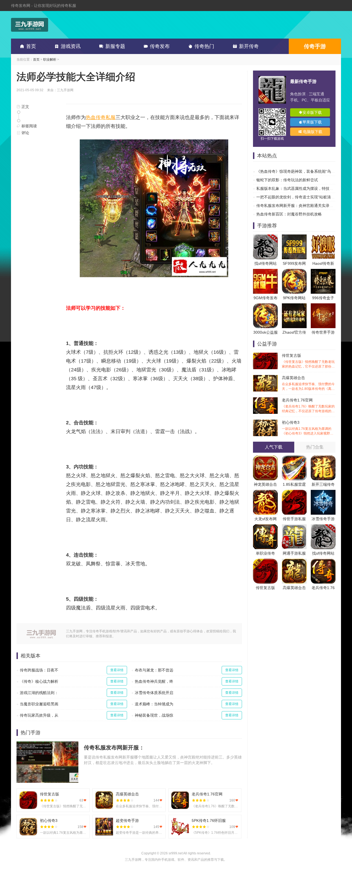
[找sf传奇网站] (265, 237)
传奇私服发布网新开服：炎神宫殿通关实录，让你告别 (302, 205)
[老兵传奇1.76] (323, 561)
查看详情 (116, 670)
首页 (31, 46)
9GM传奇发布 (265, 298)
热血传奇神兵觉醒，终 (154, 681)
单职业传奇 (265, 553)
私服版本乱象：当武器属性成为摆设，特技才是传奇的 (302, 188)
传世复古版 (308, 361)
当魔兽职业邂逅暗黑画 (39, 704)
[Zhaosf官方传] (294, 306)
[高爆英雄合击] (294, 561)
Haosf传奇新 (323, 263)
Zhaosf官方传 (294, 332)
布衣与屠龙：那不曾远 (154, 670)
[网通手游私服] (294, 527)
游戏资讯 (71, 46)
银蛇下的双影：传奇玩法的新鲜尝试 (287, 180)
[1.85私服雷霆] (294, 458)
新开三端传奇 (323, 484)
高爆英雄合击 (308, 383)
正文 (24, 106)
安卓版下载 (312, 112)
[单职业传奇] (265, 527)
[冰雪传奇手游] (323, 492)
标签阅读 (28, 126)
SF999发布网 (294, 263)
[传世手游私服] (294, 492)
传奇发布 (160, 46)
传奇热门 (204, 46)
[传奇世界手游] (323, 306)
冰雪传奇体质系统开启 (154, 692)
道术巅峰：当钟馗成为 (154, 704)
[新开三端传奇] (323, 458)
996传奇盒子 (323, 298)
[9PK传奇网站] (294, 271)
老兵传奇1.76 (323, 587)
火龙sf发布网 (265, 519)
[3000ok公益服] (265, 306)
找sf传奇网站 (265, 263)
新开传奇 (249, 46)
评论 (24, 133)
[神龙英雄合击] (265, 458)
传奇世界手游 (323, 332)
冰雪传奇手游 (323, 519)
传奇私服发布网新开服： (114, 747)
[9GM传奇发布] (265, 271)
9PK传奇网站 (294, 298)
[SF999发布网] (294, 237)
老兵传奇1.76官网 (308, 406)
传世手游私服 (294, 519)
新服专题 (115, 46)
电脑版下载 (312, 131)
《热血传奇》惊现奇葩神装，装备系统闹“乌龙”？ (298, 171)
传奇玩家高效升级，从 (39, 715)
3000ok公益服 (265, 332)
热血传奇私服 (101, 117)
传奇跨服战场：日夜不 (39, 670)
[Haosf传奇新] (323, 237)
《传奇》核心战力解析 (39, 681)
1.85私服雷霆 (294, 484)
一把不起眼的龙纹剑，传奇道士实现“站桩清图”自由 (300, 197)
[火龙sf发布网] (265, 492)
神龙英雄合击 (265, 484)
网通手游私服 (294, 553)
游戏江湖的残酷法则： (39, 692)
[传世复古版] (265, 561)
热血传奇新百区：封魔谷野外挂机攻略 (289, 214)
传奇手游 (315, 46)
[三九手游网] (29, 25)
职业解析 (49, 59)
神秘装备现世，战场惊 (154, 715)
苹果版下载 (312, 122)
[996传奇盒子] (323, 271)
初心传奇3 (308, 428)
